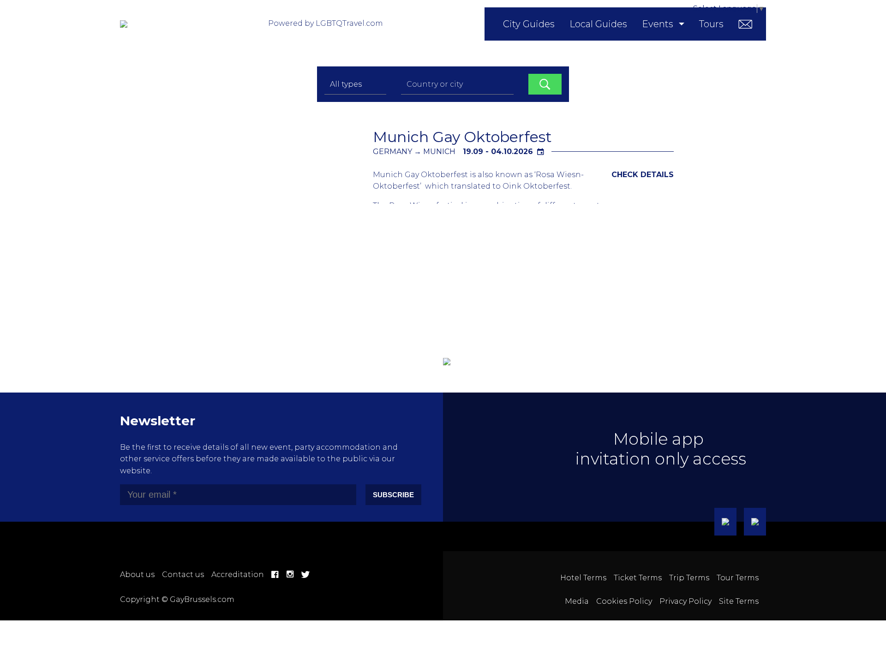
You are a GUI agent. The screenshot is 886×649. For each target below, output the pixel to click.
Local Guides (598, 24)
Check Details (642, 174)
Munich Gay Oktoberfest (462, 137)
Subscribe (393, 495)
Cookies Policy (624, 601)
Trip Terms (689, 577)
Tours (711, 24)
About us (137, 574)
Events (657, 24)
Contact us (183, 574)
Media (577, 601)
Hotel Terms (583, 577)
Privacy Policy (685, 601)
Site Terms (739, 601)
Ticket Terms (638, 577)
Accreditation (237, 574)
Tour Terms (738, 577)
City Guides (529, 24)
